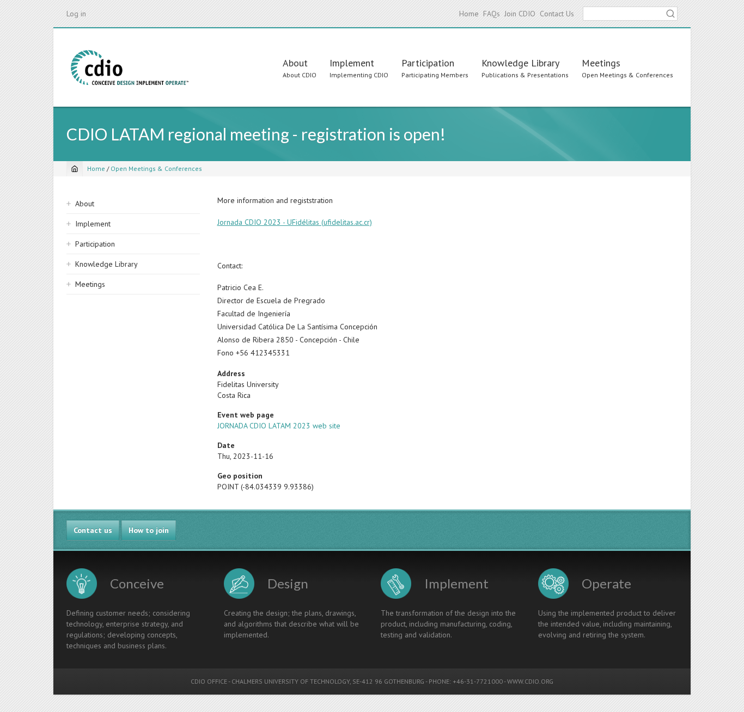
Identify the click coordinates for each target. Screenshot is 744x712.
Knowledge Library (520, 63)
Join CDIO (519, 14)
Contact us (93, 530)
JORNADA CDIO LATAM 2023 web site (278, 426)
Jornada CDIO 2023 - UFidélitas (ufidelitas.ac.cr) (294, 222)
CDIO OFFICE (209, 681)
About (295, 63)
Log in (76, 14)
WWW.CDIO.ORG (530, 681)
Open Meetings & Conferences (156, 168)
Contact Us (557, 14)
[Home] (129, 67)
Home (469, 14)
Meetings (601, 63)
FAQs (491, 14)
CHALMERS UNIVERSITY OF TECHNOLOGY (290, 681)
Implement (352, 63)
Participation (427, 63)
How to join (149, 530)
